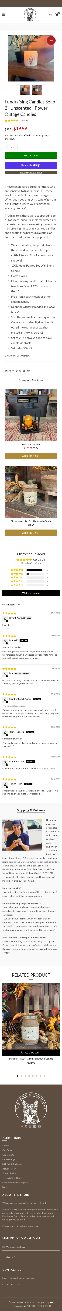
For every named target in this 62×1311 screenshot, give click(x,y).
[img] (9, 613)
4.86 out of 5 (39, 559)
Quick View (57, 991)
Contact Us (8, 1154)
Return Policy (9, 1168)
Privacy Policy (9, 1173)
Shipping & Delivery (31, 810)
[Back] (5, 26)
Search (5, 1145)
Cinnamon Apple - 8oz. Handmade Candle (31, 521)
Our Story (7, 1150)
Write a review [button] (31, 592)
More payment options (31, 172)
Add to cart (31, 155)
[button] (12, 120)
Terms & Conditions (12, 1178)
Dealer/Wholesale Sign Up (15, 1182)
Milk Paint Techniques (13, 1164)
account (50, 14)
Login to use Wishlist (18, 355)
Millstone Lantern (31, 444)
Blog (4, 1187)
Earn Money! (8, 1159)
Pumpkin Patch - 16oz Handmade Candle (31, 1058)
